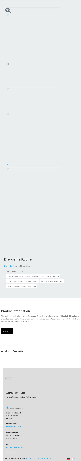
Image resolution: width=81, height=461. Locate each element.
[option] (74, 459)
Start (6, 266)
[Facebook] (7, 452)
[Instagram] (15, 452)
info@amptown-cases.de (14, 447)
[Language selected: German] (72, 459)
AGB (35, 458)
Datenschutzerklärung (45, 458)
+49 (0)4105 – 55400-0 (14, 426)
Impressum (28, 458)
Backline (13, 266)
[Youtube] (11, 452)
